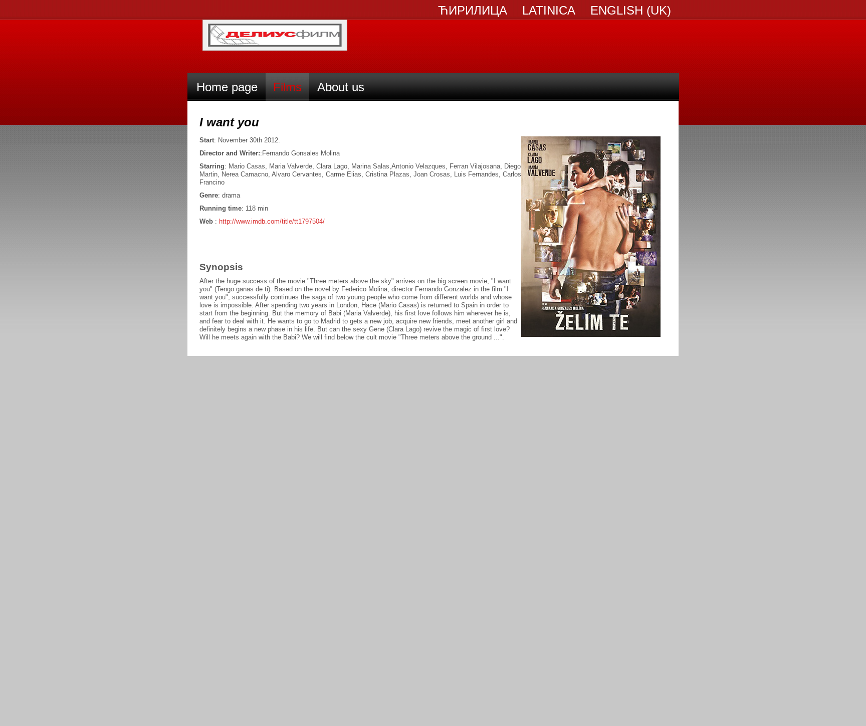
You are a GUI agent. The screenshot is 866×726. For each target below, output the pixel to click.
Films (287, 87)
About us (340, 87)
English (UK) (630, 11)
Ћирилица (472, 11)
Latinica (548, 11)
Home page (227, 87)
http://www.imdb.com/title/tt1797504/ (272, 221)
